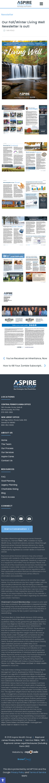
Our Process (7, 448)
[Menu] (41, 4)
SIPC (25, 541)
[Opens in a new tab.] (24, 122)
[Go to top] (42, 776)
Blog (3, 493)
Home (4, 440)
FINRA (20, 541)
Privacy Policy (17, 772)
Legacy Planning (9, 484)
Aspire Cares (7, 456)
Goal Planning (8, 480)
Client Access (8, 497)
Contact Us (6, 460)
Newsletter (7, 14)
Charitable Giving (9, 489)
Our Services (7, 452)
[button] (3, 780)
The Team (6, 444)
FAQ (3, 476)
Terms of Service (37, 772)
